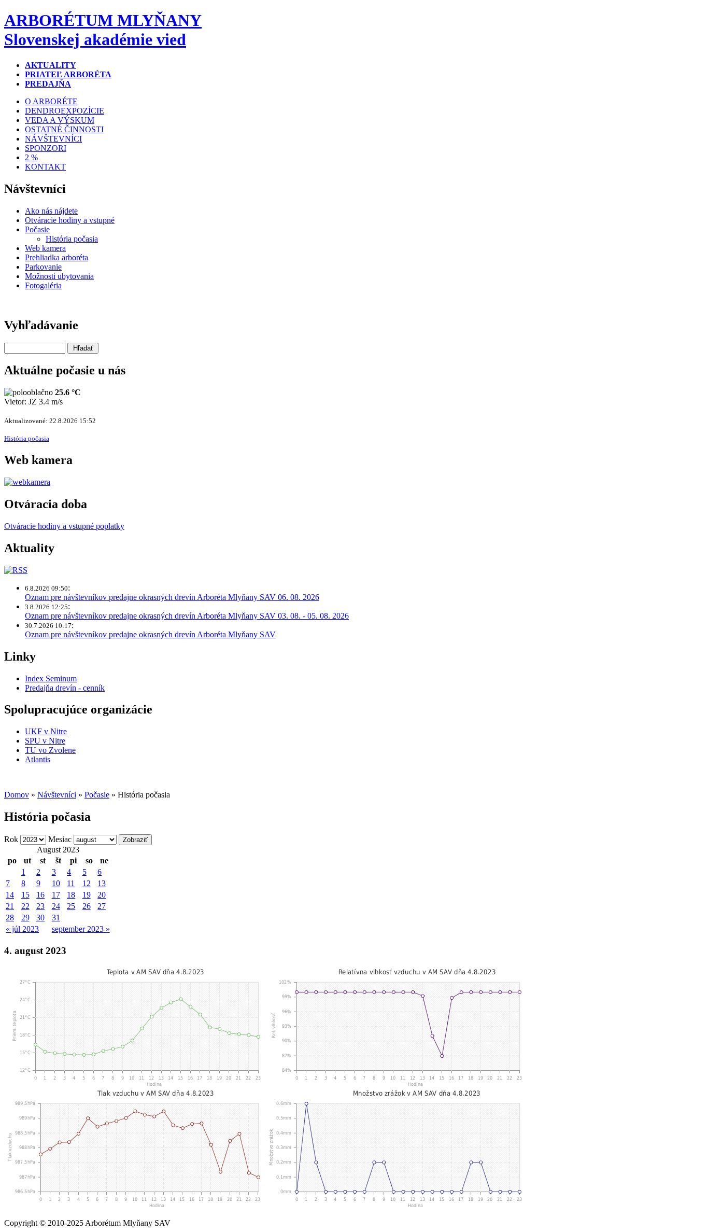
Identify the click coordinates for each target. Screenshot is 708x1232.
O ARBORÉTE (51, 101)
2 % (31, 157)
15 (25, 894)
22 (25, 906)
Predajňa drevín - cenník (65, 687)
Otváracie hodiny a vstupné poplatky (64, 526)
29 (25, 917)
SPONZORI (45, 148)
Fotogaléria (43, 285)
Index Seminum (51, 678)
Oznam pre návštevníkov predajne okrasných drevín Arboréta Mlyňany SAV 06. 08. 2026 (172, 597)
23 (40, 906)
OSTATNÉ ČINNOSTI (64, 129)
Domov (16, 794)
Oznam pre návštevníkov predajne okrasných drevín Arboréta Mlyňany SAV (150, 634)
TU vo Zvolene (50, 750)
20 (101, 894)
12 (86, 883)
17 (56, 894)
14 (10, 894)
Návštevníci (56, 794)
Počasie (37, 229)
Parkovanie (43, 266)
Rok (11, 839)
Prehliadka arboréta (56, 257)
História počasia (72, 238)
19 (86, 894)
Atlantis (37, 759)
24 (56, 906)
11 (71, 883)
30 (40, 917)
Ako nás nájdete (51, 210)
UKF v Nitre (46, 731)
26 (86, 906)
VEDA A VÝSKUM (59, 120)
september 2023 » (81, 929)
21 (10, 906)
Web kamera (45, 248)
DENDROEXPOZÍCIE (64, 110)
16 (40, 894)
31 (56, 917)
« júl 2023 (22, 929)
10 (56, 883)
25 (71, 906)
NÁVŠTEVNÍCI (53, 138)
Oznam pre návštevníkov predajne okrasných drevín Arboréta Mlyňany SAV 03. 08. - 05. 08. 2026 (187, 615)
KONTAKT (45, 166)
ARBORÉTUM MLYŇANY (103, 30)
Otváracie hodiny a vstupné (70, 220)
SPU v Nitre (45, 740)
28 (10, 917)
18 (71, 894)
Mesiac (60, 839)
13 (101, 883)
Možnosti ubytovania (59, 276)
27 (101, 906)
